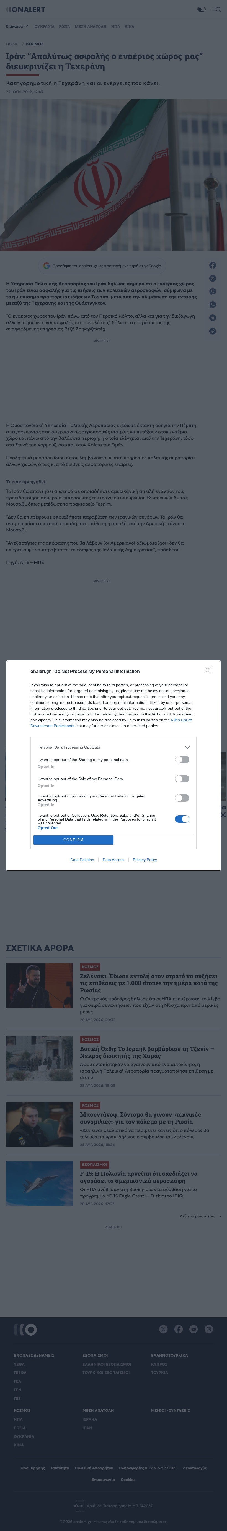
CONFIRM (73, 840)
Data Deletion (82, 860)
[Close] (209, 672)
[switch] (182, 759)
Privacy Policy (145, 860)
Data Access (113, 860)
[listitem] (113, 747)
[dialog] (113, 765)
